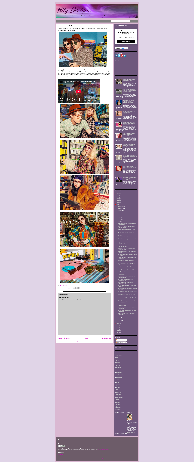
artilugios (118, 359)
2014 (118, 332)
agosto (119, 214)
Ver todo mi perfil (131, 432)
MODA (66, 21)
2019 (118, 323)
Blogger (102, 458)
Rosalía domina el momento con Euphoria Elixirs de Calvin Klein (129, 178)
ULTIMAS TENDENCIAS (102, 21)
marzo (119, 317)
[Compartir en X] (77, 288)
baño (117, 360)
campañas (118, 367)
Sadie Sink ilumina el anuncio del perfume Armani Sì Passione (129, 167)
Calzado (118, 365)
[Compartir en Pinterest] (79, 288)
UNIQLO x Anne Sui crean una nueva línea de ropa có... (126, 227)
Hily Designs (74, 9)
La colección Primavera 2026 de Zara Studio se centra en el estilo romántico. (130, 156)
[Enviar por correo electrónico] (74, 288)
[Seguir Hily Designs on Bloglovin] (121, 49)
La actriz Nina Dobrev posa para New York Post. (129, 80)
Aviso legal (60, 454)
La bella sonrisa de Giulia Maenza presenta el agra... (126, 267)
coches (118, 370)
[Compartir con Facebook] (78, 288)
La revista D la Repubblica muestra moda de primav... (126, 261)
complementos (119, 374)
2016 (118, 329)
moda (73, 290)
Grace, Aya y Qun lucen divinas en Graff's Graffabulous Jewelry (128, 101)
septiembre (121, 212)
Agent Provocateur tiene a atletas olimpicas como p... (125, 283)
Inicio (86, 338)
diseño (69, 290)
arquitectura (119, 355)
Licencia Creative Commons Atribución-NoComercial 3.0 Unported (99, 448)
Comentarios (120, 342)
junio (119, 217)
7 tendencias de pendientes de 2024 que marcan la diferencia (129, 145)
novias (118, 400)
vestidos (118, 409)
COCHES (72, 21)
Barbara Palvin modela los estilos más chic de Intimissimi (129, 112)
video (117, 411)
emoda (118, 380)
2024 (118, 197)
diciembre (120, 206)
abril (119, 221)
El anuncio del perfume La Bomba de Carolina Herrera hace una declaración (129, 123)
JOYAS (85, 21)
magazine (118, 392)
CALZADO (79, 21)
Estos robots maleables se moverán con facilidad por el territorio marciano (129, 90)
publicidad (118, 406)
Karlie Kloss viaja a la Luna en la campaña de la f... (125, 280)
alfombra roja (119, 354)
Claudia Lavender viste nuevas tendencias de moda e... (125, 236)
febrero (120, 318)
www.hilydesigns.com (103, 449)
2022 (118, 200)
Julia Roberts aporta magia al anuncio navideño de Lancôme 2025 (129, 134)
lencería (118, 387)
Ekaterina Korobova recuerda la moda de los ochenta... (126, 230)
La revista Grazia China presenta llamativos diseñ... (125, 245)
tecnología (118, 407)
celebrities (118, 369)
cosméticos (119, 375)
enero (119, 320)
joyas (117, 385)
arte (117, 357)
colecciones (65, 290)
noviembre (120, 208)
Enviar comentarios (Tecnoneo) (71, 341)
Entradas (119, 340)
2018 (118, 325)
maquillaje (118, 394)
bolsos (118, 364)
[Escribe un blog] (75, 288)
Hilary (130, 420)
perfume (118, 404)
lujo (117, 389)
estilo (117, 382)
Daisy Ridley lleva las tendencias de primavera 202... (126, 304)
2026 (118, 193)
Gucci (59, 69)
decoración (119, 377)
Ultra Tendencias (63, 285)
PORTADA (59, 21)
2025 (118, 195)
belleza (118, 362)
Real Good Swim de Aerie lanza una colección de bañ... (126, 249)
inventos (118, 384)
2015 (118, 330)
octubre (120, 210)
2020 (118, 204)
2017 (118, 327)
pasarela (118, 402)
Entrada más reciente (64, 338)
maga (117, 390)
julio (119, 216)
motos (117, 399)
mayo (119, 219)
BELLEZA (92, 21)
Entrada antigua (106, 338)
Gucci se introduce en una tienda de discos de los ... (126, 264)
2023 (118, 198)
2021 (118, 202)
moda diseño (119, 397)
